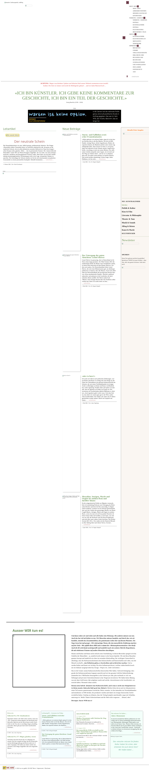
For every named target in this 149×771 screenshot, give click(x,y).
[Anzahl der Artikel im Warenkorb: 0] (127, 76)
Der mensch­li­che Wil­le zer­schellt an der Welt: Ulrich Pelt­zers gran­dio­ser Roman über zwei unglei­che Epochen (91, 731)
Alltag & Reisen (128, 226)
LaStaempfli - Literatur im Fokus (52, 713)
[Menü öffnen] (124, 37)
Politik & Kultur (128, 208)
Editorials (10, 713)
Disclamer (47, 768)
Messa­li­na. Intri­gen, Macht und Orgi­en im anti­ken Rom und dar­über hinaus (96, 499)
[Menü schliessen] (127, 2)
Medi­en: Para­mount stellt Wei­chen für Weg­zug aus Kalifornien (91, 719)
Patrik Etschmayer (18, 164)
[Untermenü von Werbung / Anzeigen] (144, 18)
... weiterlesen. (33, 729)
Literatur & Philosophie (131, 215)
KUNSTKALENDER (133, 201)
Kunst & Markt (128, 230)
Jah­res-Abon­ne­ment (118, 716)
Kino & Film (127, 212)
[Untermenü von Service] (135, 34)
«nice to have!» (88, 376)
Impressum (40, 768)
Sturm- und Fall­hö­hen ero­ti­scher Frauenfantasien (94, 136)
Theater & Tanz (128, 219)
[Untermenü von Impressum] (138, 46)
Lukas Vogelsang (95, 403)
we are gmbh (23, 768)
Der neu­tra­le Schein (29, 141)
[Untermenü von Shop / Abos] (138, 6)
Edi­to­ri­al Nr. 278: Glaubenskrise (18, 716)
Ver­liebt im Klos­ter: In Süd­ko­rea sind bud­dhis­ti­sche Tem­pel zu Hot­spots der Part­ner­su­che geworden (91, 745)
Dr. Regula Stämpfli (95, 162)
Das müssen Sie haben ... (119, 713)
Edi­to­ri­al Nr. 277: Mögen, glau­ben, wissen (21, 736)
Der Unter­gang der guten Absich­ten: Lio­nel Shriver (93, 256)
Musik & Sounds (128, 223)
